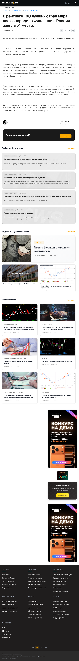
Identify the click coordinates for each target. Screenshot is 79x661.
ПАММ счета (58, 608)
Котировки (6, 575)
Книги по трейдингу (35, 618)
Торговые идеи (8, 581)
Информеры (57, 588)
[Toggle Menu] (75, 3)
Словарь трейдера (34, 614)
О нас (4, 628)
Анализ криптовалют (10, 608)
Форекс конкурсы (59, 611)
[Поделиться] (65, 30)
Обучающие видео (34, 611)
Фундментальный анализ (37, 581)
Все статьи (71, 148)
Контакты (6, 638)
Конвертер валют (59, 585)
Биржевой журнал (34, 608)
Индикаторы (7, 588)
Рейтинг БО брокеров (61, 604)
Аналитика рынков (34, 575)
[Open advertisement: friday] (62, 439)
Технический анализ (35, 578)
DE (42, 647)
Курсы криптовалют (9, 601)
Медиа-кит (6, 631)
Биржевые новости (35, 585)
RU (37, 647)
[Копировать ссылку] (73, 30)
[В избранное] (69, 30)
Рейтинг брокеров (60, 601)
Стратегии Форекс (9, 585)
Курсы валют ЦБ (59, 581)
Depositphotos (41, 656)
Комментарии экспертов (37, 588)
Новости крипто (8, 604)
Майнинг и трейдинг (9, 611)
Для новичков (33, 601)
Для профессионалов (35, 604)
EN (33, 647)
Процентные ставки (60, 578)
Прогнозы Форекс (9, 578)
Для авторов (7, 634)
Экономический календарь (63, 575)
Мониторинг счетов (60, 591)
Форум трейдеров (59, 618)
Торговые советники (61, 614)
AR (46, 647)
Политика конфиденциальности (11, 654)
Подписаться (65, 136)
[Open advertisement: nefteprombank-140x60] (62, 475)
